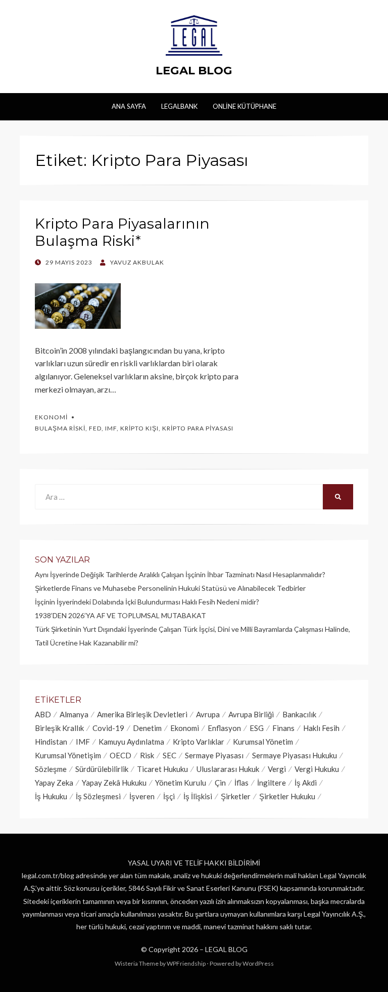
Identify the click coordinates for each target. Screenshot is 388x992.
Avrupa (208, 714)
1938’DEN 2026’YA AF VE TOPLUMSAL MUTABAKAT (120, 615)
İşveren (142, 796)
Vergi (277, 768)
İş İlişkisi (197, 796)
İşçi (169, 796)
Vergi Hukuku (317, 768)
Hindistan (51, 741)
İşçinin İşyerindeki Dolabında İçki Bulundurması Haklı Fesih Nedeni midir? (147, 601)
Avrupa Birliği (251, 714)
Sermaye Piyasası (214, 755)
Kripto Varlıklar (198, 741)
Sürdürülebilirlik (101, 768)
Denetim (147, 727)
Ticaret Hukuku (162, 768)
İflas (241, 782)
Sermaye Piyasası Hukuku (294, 755)
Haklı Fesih (321, 727)
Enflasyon (224, 727)
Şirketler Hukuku (287, 796)
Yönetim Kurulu (180, 782)
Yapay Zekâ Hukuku (114, 782)
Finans (283, 727)
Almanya (74, 714)
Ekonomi (51, 417)
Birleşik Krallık (59, 727)
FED (95, 428)
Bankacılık (299, 714)
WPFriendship (186, 963)
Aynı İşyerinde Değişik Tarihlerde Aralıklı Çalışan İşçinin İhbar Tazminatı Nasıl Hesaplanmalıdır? (180, 574)
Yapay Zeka (54, 782)
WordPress (258, 963)
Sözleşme (51, 768)
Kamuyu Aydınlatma (131, 741)
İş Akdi (306, 782)
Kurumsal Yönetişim (68, 755)
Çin (220, 782)
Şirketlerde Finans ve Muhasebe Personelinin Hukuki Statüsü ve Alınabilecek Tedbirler (170, 588)
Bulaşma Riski (60, 428)
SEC (169, 755)
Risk (147, 755)
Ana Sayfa (129, 106)
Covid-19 (108, 727)
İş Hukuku (51, 796)
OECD (120, 755)
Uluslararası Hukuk (228, 768)
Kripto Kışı (139, 428)
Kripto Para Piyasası (197, 428)
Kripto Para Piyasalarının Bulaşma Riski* (122, 232)
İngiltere (271, 782)
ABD (43, 714)
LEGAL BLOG (194, 70)
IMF (111, 428)
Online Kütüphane (244, 106)
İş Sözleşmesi (98, 796)
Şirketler (236, 796)
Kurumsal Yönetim (263, 741)
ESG (257, 727)
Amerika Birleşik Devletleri (142, 714)
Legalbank (179, 106)
